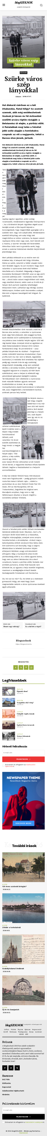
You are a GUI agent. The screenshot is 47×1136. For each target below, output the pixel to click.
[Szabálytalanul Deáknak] (23, 949)
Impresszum (23, 1133)
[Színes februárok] (8, 736)
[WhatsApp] (31, 667)
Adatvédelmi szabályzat (34, 1122)
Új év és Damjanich (10, 1010)
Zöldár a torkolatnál (11, 927)
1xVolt (20, 712)
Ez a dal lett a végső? (33, 627)
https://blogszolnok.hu (24, 644)
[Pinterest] (26, 667)
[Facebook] (15, 667)
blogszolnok (23, 640)
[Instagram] (10, 1067)
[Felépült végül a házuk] (8, 713)
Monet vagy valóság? (11, 627)
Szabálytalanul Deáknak (13, 968)
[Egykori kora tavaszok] (8, 724)
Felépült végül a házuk (25, 714)
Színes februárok (23, 736)
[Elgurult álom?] (8, 691)
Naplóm (20, 689)
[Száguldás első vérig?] (8, 702)
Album (23, 56)
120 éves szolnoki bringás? (14, 886)
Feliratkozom (22, 1117)
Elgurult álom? (22, 691)
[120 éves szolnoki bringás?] (23, 867)
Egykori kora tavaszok (25, 725)
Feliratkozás (22, 759)
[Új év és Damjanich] (23, 990)
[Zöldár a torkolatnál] (23, 908)
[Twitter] (21, 667)
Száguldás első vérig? (25, 702)
